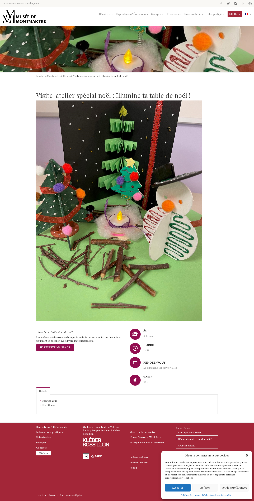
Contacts (41, 447)
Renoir (133, 467)
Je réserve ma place (55, 347)
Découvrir (105, 14)
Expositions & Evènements (51, 426)
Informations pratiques (49, 432)
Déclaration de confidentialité (216, 495)
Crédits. (61, 495)
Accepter (177, 487)
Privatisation (174, 14)
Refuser (205, 487)
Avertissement (186, 445)
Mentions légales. (74, 495)
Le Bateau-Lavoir (140, 457)
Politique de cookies (190, 495)
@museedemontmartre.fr (147, 442)
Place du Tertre (139, 462)
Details (43, 391)
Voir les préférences (234, 487)
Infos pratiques (215, 14)
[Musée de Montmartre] (24, 16)
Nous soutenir (192, 14)
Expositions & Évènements (132, 14)
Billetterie (235, 14)
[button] (247, 455)
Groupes (156, 14)
